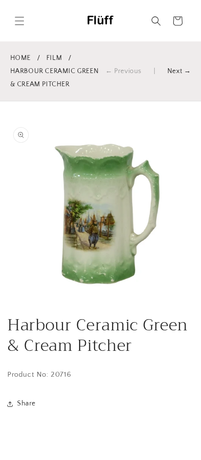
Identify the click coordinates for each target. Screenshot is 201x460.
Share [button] (26, 403)
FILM (54, 58)
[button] (19, 21)
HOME (20, 58)
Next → (179, 71)
